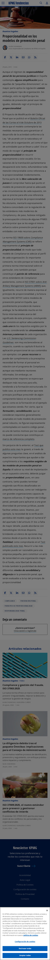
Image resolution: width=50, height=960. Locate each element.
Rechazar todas (25, 948)
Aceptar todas (25, 955)
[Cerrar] (47, 910)
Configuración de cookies (25, 942)
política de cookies (30, 935)
